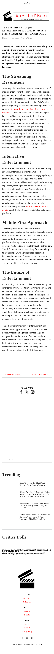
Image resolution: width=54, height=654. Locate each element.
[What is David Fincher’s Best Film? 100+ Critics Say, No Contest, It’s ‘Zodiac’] (11, 503)
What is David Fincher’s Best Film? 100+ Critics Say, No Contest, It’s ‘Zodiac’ (34, 505)
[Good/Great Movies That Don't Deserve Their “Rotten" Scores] (11, 483)
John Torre (27, 38)
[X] (27, 392)
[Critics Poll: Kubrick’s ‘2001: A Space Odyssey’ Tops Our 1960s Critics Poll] (27, 546)
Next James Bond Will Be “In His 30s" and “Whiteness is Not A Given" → (42, 374)
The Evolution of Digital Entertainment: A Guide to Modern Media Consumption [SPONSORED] (25, 30)
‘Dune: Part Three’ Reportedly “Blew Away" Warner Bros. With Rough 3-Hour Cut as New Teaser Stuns (35, 494)
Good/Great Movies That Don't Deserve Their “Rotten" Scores (32, 484)
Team (27, 624)
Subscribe (27, 602)
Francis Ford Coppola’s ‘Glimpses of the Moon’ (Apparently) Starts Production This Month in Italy (35, 517)
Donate (27, 615)
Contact (27, 628)
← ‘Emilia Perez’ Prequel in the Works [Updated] (12, 374)
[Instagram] (33, 392)
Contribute (27, 598)
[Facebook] (21, 392)
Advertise (27, 611)
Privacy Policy (27, 631)
